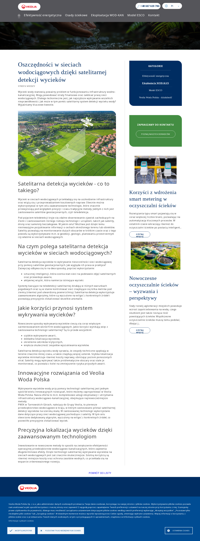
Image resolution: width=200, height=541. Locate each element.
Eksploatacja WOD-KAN (107, 15)
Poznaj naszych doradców (155, 134)
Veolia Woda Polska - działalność (155, 97)
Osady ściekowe (76, 15)
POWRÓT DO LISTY (100, 473)
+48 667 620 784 (149, 6)
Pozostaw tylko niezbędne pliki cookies (63, 530)
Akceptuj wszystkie (23, 530)
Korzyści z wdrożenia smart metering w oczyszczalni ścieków (152, 198)
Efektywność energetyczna (42, 15)
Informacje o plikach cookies (21, 521)
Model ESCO (136, 15)
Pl (172, 6)
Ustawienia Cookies (180, 530)
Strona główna (19, 15)
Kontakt (154, 15)
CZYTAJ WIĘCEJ (139, 235)
